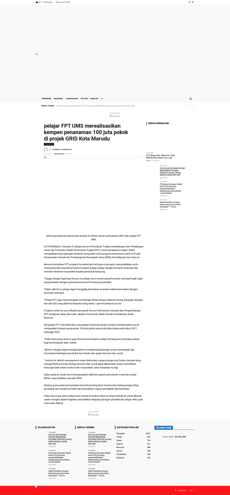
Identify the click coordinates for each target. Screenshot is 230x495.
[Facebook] (189, 2)
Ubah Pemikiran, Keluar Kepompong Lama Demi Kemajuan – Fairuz (170, 204)
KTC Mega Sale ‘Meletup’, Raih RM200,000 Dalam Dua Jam (160, 156)
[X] (192, 2)
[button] (190, 99)
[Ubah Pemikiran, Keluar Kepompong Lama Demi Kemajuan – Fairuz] (152, 205)
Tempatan (49, 144)
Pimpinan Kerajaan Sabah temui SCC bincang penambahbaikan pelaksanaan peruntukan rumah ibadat (95, 106)
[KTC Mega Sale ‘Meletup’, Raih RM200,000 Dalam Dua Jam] (166, 138)
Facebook (182, 490)
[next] (192, 105)
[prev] (188, 105)
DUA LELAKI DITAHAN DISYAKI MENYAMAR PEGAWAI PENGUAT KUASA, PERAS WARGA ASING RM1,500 (172, 171)
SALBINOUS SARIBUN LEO (62, 149)
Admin (148, 160)
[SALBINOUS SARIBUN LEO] (46, 150)
